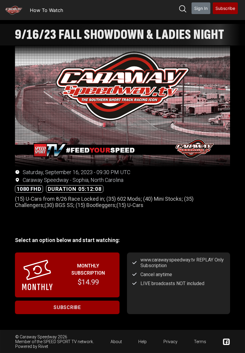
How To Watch (46, 10)
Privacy (170, 341)
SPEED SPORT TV (60, 341)
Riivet (43, 346)
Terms (200, 341)
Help (142, 341)
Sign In (201, 8)
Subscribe (225, 8)
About (116, 341)
